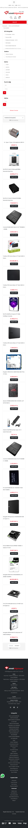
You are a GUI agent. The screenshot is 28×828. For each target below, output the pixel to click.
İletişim (14, 800)
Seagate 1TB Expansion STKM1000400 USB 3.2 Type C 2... (13, 517)
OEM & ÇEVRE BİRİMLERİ (14, 26)
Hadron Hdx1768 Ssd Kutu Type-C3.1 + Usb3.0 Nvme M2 (12, 431)
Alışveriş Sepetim (14, 786)
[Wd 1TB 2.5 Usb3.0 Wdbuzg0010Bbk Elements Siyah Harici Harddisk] (14, 159)
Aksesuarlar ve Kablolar (14, 759)
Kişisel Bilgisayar (14, 768)
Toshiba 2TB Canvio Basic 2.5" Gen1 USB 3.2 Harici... (13, 344)
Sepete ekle (14, 148)
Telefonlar (14, 751)
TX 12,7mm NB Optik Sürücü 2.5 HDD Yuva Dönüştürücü (13, 604)
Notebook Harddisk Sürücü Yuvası (13, 48)
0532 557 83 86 (14, 688)
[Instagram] (10, 707)
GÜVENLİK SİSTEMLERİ (14, 729)
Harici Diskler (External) (11, 45)
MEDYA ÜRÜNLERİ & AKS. (14, 731)
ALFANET (8, 70)
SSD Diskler (8, 43)
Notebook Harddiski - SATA (12, 40)
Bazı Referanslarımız (14, 796)
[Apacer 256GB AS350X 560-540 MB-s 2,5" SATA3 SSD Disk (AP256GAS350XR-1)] (14, 391)
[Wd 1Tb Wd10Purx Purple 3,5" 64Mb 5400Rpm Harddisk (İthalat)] (14, 304)
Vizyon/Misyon (14, 798)
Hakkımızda (14, 791)
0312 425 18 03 (14, 685)
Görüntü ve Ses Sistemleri (14, 762)
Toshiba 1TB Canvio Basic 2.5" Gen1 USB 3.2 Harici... (13, 286)
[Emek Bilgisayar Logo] (14, 12)
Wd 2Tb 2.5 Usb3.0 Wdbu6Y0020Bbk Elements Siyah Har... (12, 199)
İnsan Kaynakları (14, 795)
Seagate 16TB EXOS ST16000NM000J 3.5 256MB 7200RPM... (13, 575)
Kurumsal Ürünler (14, 770)
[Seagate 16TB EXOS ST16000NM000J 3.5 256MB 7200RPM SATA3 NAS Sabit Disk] (14, 564)
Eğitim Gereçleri (14, 753)
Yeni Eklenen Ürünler (11, 57)
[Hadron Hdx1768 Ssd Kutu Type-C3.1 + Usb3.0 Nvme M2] (14, 420)
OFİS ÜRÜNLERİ (14, 734)
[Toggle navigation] (14, 2)
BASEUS (8, 77)
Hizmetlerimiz (14, 793)
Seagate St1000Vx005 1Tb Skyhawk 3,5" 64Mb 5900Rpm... (12, 633)
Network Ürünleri (14, 746)
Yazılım (14, 748)
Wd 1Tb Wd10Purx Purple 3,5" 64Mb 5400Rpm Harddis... (11, 315)
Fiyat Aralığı (7, 82)
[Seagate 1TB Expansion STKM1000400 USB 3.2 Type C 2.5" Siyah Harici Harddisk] (14, 506)
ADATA (7, 67)
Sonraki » (17, 645)
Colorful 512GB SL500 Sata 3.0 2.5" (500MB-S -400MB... (14, 228)
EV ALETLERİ (14, 721)
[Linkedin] (14, 707)
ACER (7, 64)
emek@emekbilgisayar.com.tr (14, 698)
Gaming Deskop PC (14, 733)
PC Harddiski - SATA (10, 34)
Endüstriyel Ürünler (14, 744)
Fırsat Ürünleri (14, 782)
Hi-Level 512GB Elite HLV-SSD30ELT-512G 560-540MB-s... (13, 488)
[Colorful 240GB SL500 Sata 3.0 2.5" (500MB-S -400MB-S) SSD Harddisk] (14, 449)
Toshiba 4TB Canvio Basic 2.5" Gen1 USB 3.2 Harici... (14, 257)
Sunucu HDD (8, 37)
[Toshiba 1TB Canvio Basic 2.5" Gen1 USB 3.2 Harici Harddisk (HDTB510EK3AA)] (14, 275)
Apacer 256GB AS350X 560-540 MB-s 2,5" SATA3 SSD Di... (13, 402)
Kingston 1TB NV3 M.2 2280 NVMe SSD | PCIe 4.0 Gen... (13, 373)
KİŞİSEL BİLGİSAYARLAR (14, 727)
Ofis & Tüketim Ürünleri (14, 766)
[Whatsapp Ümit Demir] (2, 775)
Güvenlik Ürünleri (14, 749)
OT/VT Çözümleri (14, 761)
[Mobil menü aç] (11, 17)
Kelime (6, 98)
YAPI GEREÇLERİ (14, 738)
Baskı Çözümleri (14, 764)
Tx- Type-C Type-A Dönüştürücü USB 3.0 (14, 142)
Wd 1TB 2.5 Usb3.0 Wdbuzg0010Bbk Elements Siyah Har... (11, 170)
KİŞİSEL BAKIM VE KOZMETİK (14, 719)
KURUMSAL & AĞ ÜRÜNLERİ (14, 725)
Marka (6, 62)
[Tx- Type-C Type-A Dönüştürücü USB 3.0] (14, 132)
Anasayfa (4, 26)
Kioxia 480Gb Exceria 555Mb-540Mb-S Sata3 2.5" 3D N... (12, 546)
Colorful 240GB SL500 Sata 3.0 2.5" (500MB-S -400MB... (14, 460)
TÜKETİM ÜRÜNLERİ (14, 718)
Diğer (14, 740)
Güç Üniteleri (14, 772)
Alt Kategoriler (8, 31)
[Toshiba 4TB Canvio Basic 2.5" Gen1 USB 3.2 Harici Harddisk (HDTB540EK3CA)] (14, 246)
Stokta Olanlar (9, 54)
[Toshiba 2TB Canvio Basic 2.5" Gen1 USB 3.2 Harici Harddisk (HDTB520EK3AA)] (14, 333)
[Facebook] (17, 707)
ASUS (7, 75)
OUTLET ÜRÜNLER (14, 742)
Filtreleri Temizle (14, 110)
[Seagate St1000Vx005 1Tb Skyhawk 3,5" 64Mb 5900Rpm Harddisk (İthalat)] (14, 622)
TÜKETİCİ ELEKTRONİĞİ (14, 723)
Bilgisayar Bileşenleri (14, 757)
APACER (8, 72)
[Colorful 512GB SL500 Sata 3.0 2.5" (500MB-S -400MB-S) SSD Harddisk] (14, 217)
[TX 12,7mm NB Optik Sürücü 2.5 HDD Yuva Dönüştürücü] (14, 593)
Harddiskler (6, 28)
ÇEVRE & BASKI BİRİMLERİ (14, 736)
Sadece (6, 51)
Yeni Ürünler (14, 784)
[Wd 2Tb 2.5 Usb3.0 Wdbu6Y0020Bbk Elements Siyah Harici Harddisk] (14, 188)
